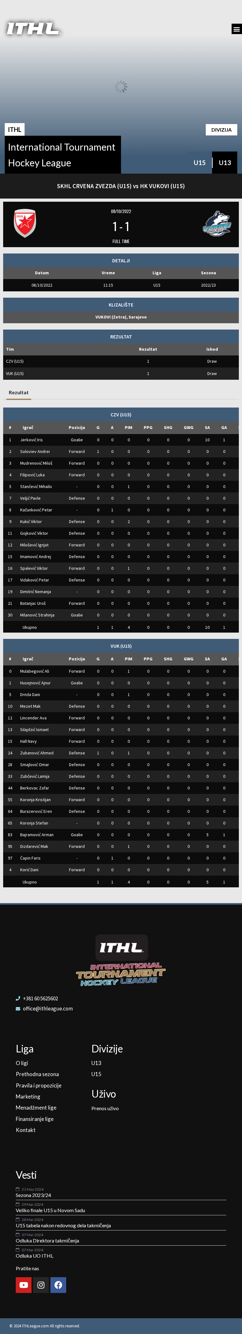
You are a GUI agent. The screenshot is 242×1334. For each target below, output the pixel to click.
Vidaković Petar (34, 580)
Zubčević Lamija (34, 776)
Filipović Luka (32, 475)
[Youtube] (24, 1285)
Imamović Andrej (35, 556)
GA (224, 427)
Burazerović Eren (36, 811)
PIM (128, 427)
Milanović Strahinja (37, 615)
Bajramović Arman (37, 834)
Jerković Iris (31, 440)
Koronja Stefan (34, 823)
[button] (237, 29)
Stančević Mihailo (36, 486)
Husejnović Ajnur (35, 683)
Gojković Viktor (34, 533)
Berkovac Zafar (34, 788)
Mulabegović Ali (34, 671)
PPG (148, 427)
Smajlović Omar (34, 764)
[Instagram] (41, 1285)
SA (207, 427)
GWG (188, 427)
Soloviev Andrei (35, 451)
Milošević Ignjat (34, 545)
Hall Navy (28, 741)
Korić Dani (29, 869)
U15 (200, 162)
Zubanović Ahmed (37, 753)
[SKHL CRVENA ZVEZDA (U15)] (47, 223)
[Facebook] (58, 1285)
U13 (225, 162)
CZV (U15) (15, 361)
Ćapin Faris (30, 858)
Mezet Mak (30, 706)
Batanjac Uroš (33, 603)
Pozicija (77, 427)
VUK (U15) (15, 373)
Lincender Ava (33, 718)
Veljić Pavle (30, 498)
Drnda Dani (30, 694)
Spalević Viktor (34, 568)
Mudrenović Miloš (36, 463)
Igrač (28, 427)
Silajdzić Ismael (34, 729)
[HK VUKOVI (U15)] (195, 223)
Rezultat (19, 392)
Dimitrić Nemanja (35, 591)
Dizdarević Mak (34, 846)
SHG (168, 427)
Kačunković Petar (36, 510)
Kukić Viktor (31, 521)
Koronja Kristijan (35, 799)
